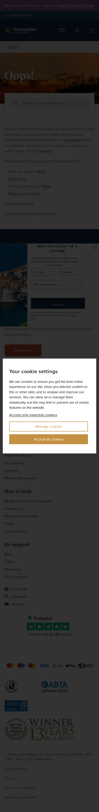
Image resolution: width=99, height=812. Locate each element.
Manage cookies (48, 426)
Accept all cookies (48, 439)
